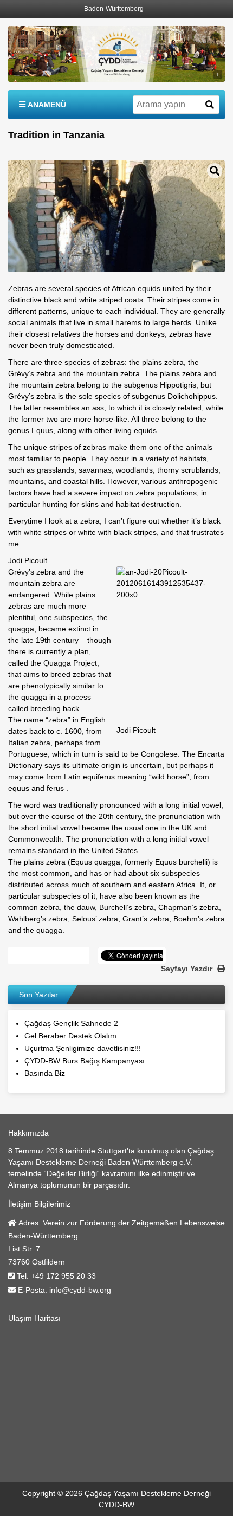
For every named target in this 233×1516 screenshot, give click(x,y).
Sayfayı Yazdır (188, 968)
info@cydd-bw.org (80, 1290)
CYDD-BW (116, 1504)
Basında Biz (44, 1073)
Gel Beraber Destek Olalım (70, 1035)
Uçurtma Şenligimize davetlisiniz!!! (82, 1048)
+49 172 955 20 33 (63, 1276)
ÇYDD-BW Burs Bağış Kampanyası (84, 1060)
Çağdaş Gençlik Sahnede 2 (71, 1023)
